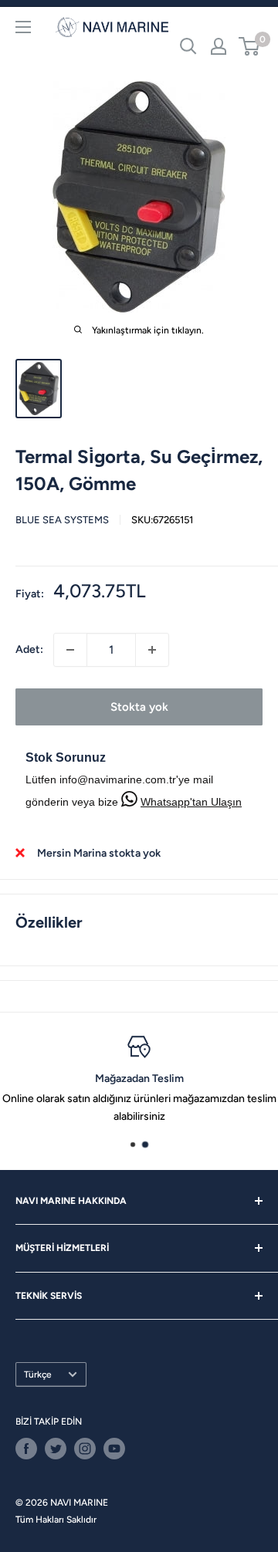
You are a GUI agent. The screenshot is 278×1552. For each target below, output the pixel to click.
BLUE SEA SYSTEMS (62, 520)
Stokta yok (139, 707)
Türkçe (38, 1374)
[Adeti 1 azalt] (70, 650)
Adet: (29, 649)
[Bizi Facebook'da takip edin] (26, 1448)
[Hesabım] (218, 46)
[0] (249, 46)
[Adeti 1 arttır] (152, 650)
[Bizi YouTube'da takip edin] (114, 1448)
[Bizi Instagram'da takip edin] (85, 1448)
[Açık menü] (23, 27)
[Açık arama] (188, 46)
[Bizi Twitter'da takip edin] (55, 1448)
